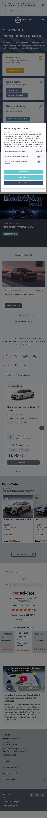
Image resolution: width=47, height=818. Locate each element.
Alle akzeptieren (23, 171)
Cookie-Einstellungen (23, 183)
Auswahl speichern (23, 177)
